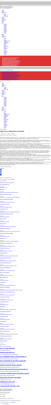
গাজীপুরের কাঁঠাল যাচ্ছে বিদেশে (2, 306)
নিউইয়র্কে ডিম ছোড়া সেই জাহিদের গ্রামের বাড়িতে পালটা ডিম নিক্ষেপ (6, 194)
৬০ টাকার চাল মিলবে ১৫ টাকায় (2, 282)
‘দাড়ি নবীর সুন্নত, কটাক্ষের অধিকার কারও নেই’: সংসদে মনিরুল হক (10, 60)
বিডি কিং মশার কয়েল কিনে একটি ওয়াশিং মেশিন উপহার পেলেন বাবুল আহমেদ (6, 233)
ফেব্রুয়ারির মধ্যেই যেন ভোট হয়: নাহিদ (7, 381)
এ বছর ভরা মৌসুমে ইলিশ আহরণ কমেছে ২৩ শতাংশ (10, 386)
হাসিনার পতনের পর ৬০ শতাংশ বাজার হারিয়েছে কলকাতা (4, 272)
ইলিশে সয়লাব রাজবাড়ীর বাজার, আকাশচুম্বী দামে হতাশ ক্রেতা (5, 311)
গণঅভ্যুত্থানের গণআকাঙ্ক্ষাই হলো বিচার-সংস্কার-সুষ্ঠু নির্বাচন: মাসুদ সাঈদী (14, 373)
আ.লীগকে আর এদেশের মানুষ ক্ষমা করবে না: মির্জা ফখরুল (11, 365)
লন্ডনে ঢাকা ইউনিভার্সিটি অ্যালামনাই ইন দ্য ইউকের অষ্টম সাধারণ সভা (13, 356)
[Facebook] (25, 170)
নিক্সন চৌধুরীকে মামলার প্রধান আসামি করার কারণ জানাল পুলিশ (5, 262)
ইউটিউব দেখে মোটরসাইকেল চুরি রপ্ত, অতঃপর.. (4, 277)
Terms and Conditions (5, 403)
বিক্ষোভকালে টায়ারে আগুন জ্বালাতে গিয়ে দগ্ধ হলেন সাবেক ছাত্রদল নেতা (14, 369)
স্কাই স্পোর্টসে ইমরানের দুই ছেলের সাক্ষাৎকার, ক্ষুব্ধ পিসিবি (9, 65)
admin (14, 179)
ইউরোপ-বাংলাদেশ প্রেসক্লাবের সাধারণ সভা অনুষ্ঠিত (4, 184)
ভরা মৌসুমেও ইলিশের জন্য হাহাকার (3, 321)
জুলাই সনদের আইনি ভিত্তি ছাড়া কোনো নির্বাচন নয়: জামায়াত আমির (13, 361)
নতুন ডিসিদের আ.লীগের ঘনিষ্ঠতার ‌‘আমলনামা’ (4, 316)
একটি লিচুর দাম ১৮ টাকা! (2, 189)
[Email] (25, 173)
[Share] (25, 175)
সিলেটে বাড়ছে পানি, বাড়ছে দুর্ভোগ (3, 223)
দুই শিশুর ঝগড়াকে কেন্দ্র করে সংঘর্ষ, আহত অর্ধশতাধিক (10, 377)
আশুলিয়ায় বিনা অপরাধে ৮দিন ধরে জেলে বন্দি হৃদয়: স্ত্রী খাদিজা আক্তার (6, 243)
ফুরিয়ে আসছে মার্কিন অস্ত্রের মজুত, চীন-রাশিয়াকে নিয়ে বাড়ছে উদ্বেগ (10, 57)
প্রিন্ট (8, 133)
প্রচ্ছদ (1, 129)
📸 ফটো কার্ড (1, 168)
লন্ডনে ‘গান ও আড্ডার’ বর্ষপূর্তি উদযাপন (7, 348)
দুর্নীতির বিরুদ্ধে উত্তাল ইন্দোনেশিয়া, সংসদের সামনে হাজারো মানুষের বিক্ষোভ (11, 61)
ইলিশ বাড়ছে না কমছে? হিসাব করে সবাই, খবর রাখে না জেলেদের (5, 267)
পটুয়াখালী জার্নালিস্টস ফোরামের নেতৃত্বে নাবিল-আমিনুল (8, 59)
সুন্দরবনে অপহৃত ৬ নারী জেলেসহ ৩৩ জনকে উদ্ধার (4, 326)
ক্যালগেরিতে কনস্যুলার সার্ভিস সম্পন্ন (7, 352)
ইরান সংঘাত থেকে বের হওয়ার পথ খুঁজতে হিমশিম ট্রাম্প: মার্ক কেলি (10, 62)
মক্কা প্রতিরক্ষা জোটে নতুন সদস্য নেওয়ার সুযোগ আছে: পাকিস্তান (10, 64)
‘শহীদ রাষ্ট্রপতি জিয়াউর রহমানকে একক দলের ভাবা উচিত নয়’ (5, 228)
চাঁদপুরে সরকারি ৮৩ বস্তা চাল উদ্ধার (3, 238)
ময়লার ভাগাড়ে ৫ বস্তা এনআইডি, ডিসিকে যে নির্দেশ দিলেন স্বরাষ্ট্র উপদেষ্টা (6, 199)
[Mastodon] (25, 171)
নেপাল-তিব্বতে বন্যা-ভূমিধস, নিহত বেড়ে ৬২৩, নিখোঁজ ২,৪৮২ (10, 58)
